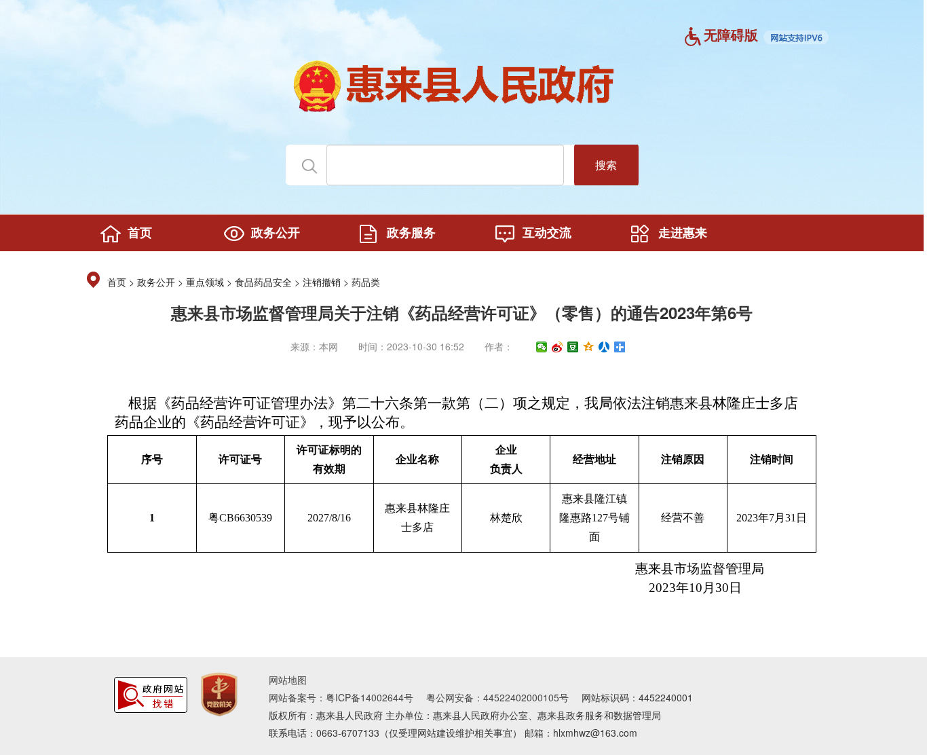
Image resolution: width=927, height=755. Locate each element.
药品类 (366, 283)
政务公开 (156, 283)
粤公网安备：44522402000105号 (497, 697)
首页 (116, 283)
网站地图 (288, 679)
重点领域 (205, 283)
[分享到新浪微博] (557, 347)
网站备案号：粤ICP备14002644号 (341, 697)
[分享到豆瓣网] (573, 347)
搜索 (606, 164)
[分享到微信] (542, 347)
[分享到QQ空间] (588, 347)
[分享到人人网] (604, 347)
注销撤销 (322, 283)
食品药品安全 (263, 283)
